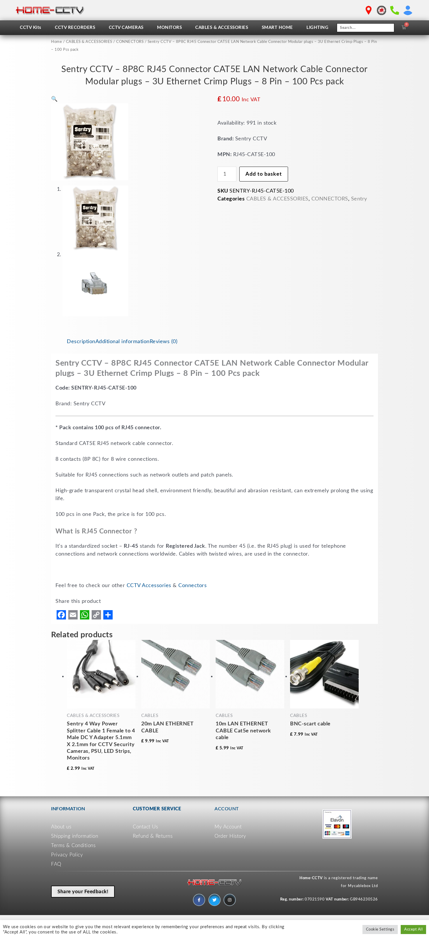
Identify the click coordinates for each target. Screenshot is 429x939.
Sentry (359, 199)
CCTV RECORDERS (75, 27)
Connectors (192, 585)
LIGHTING (317, 27)
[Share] (108, 614)
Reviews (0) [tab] (164, 341)
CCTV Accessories (149, 585)
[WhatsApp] (84, 614)
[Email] (73, 614)
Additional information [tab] (122, 341)
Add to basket (263, 174)
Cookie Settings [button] (380, 929)
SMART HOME (277, 27)
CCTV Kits (30, 27)
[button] (54, 99)
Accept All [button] (413, 929)
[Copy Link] (96, 614)
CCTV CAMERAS (126, 27)
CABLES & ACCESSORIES (221, 27)
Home (56, 42)
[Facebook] (61, 614)
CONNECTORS (130, 42)
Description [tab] (81, 341)
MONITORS (169, 27)
